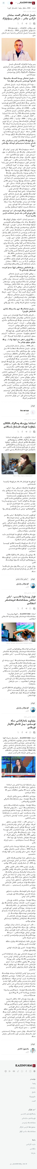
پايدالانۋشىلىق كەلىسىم (28, 1114)
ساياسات (32, 1088)
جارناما (33, 1153)
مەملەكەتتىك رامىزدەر (28, 1123)
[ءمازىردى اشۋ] (3, 3)
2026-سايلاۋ (26, 8)
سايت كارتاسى (30, 1145)
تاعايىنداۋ (14, 8)
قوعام (33, 406)
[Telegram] (26, 24)
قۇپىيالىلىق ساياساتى (28, 1119)
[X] (18, 24)
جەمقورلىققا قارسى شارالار (27, 1127)
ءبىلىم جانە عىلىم (22, 579)
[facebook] (26, 1071)
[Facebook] (22, 24)
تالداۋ (33, 1092)
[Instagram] (34, 24)
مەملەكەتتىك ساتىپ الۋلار (27, 1132)
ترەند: (33, 8)
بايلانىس (32, 1149)
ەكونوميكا (32, 1097)
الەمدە (33, 1101)
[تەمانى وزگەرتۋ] (10, 3)
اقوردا (9, 8)
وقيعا (20, 8)
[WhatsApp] (30, 24)
